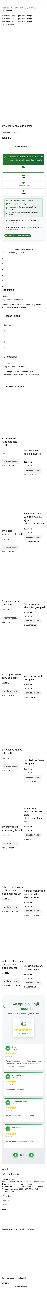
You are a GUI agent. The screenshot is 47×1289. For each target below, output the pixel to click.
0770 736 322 (14, 1179)
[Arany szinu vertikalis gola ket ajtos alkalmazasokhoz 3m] (34, 791)
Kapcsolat (5, 1201)
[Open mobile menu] (2, 2)
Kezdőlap (5, 8)
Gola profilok (7, 11)
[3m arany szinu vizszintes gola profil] (34, 562)
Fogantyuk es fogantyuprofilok (23, 8)
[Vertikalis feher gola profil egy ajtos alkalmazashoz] (34, 861)
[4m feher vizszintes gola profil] (34, 635)
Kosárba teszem (20, 146)
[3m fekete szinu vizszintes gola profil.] (12, 397)
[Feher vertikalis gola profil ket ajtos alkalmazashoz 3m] (12, 861)
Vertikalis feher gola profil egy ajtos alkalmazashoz (34, 894)
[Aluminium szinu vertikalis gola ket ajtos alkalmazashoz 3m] (34, 487)
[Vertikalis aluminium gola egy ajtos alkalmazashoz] (12, 928)
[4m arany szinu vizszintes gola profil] (12, 789)
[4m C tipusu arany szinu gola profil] (12, 631)
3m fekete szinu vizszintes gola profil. (10, 442)
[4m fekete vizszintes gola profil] (12, 487)
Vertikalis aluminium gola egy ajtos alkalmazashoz (12, 964)
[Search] (38, 2)
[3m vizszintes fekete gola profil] (34, 400)
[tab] (16, 250)
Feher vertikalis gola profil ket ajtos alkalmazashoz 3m (12, 890)
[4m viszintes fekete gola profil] (34, 710)
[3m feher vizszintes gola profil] (12, 561)
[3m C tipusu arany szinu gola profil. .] (34, 922)
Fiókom (4, 1205)
